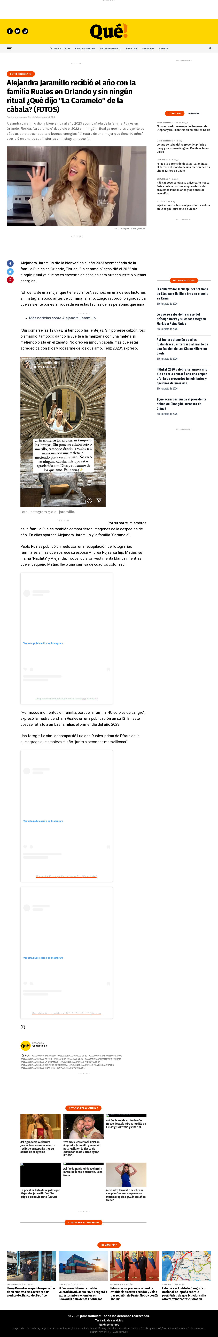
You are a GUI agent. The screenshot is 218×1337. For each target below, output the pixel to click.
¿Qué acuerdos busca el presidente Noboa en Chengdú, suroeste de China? (181, 404)
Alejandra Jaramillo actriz (37, 1059)
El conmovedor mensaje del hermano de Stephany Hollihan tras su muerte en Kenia (182, 293)
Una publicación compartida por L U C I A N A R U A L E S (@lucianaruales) (69, 1013)
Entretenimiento (110, 48)
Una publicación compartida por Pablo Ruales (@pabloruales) (66, 698)
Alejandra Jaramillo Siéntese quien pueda (45, 1065)
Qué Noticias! (40, 1045)
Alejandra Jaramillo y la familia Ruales (92, 1065)
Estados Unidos (85, 48)
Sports (163, 48)
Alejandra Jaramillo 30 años (106, 1056)
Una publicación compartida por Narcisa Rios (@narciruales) (66, 876)
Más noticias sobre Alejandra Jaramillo (62, 318)
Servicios (148, 48)
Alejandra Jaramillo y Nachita (38, 1068)
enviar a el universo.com (71, 1068)
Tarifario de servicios (109, 1320)
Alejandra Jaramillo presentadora (81, 1062)
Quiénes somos (109, 1324)
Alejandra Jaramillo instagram (103, 1059)
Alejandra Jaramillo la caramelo (40, 1062)
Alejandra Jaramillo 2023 (73, 1056)
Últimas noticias (60, 48)
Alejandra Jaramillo (44, 1056)
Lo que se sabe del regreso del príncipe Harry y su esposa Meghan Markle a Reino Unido (181, 319)
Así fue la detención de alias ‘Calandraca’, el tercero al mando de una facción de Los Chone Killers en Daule (182, 346)
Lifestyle (131, 48)
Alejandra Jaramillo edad (69, 1059)
